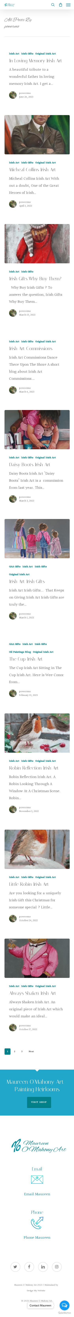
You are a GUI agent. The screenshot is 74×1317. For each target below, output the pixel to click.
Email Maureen (37, 1194)
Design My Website (36, 1291)
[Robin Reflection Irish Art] (37, 733)
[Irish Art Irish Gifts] (37, 538)
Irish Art (14, 54)
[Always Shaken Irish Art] (37, 958)
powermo (25, 93)
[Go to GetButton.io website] (64, 1313)
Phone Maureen (37, 1238)
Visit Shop (39, 1102)
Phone (37, 1212)
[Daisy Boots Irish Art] (37, 429)
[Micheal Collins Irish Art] (37, 134)
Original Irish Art (45, 54)
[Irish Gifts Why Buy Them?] (37, 243)
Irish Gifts (27, 54)
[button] (68, 5)
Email (37, 1169)
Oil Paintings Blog (20, 652)
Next (31, 1051)
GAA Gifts (15, 567)
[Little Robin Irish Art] (37, 849)
